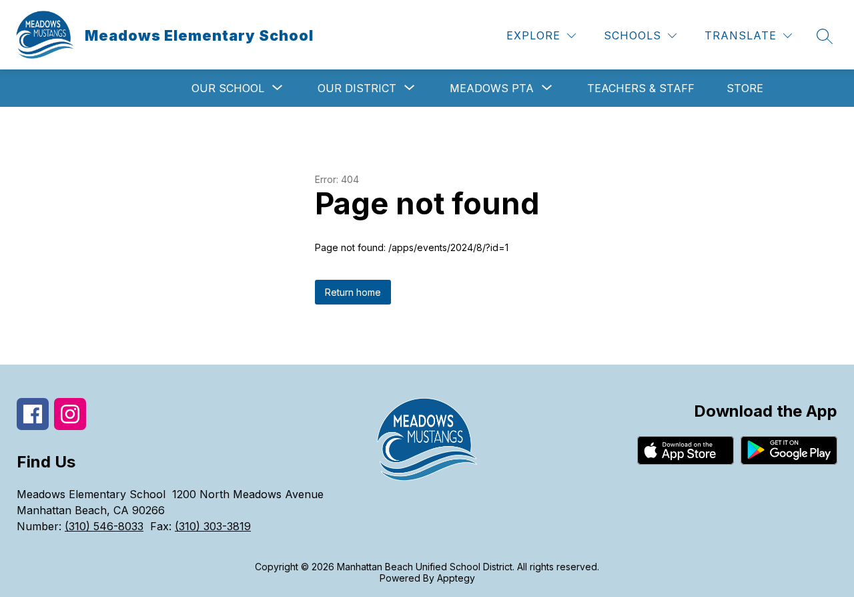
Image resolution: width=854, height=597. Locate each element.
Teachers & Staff (641, 88)
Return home (353, 292)
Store (745, 88)
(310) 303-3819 (213, 526)
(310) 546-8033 (104, 526)
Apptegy (456, 578)
